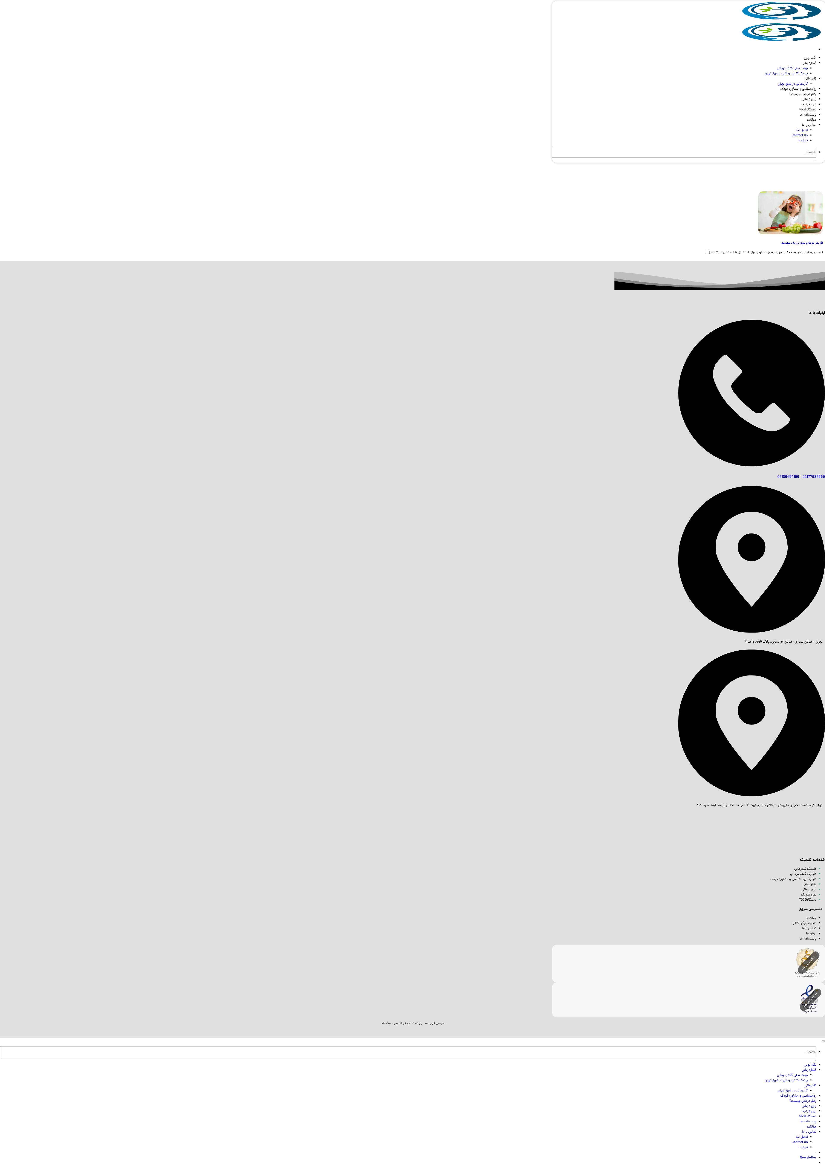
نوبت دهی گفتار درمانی (792, 68)
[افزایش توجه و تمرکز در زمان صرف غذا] (790, 233)
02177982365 (813, 477)
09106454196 (788, 477)
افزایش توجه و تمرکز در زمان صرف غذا (802, 243)
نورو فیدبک (808, 104)
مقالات (811, 120)
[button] (808, 1157)
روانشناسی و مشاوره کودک (798, 89)
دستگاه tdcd (807, 109)
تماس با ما (809, 125)
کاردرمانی (810, 78)
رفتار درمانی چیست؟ (802, 94)
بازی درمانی (809, 99)
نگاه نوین (810, 58)
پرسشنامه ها (808, 115)
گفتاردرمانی (809, 63)
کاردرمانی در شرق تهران (793, 84)
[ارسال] (814, 160)
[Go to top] (823, 1041)
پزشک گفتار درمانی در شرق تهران (786, 73)
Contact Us (800, 135)
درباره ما (803, 140)
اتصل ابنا (802, 130)
